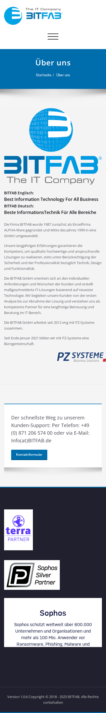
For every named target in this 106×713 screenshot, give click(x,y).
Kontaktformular (29, 454)
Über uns (63, 75)
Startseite (43, 75)
